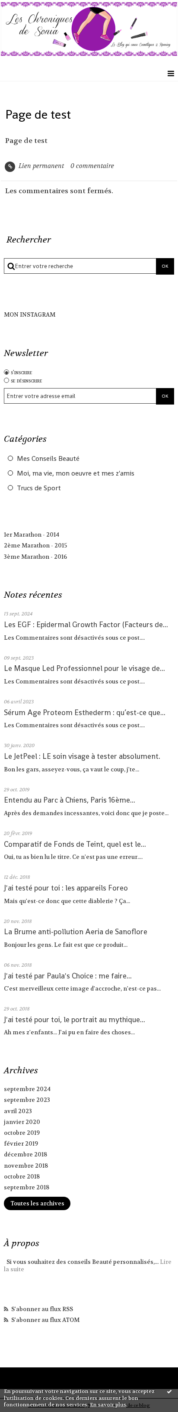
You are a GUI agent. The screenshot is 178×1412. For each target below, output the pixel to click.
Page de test (38, 114)
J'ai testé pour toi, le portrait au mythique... (74, 1019)
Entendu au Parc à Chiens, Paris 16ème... (69, 800)
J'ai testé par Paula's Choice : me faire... (68, 976)
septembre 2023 (27, 1100)
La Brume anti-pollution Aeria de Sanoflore (75, 931)
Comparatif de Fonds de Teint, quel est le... (75, 844)
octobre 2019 (22, 1133)
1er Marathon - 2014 (31, 534)
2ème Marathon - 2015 (35, 545)
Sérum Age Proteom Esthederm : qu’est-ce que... (84, 712)
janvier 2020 (22, 1122)
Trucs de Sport (39, 488)
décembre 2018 (25, 1154)
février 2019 (21, 1143)
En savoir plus (108, 1404)
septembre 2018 (26, 1187)
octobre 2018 (22, 1176)
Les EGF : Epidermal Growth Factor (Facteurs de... (86, 624)
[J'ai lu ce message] (169, 1391)
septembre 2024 (27, 1089)
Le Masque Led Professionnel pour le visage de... (84, 668)
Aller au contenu (33, 7)
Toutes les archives (37, 1203)
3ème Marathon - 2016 (35, 556)
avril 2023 (18, 1111)
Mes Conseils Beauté (48, 458)
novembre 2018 (26, 1165)
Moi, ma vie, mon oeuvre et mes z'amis (75, 473)
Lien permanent (40, 166)
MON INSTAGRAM (29, 314)
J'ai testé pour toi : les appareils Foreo (66, 888)
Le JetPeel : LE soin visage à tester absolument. (82, 756)
